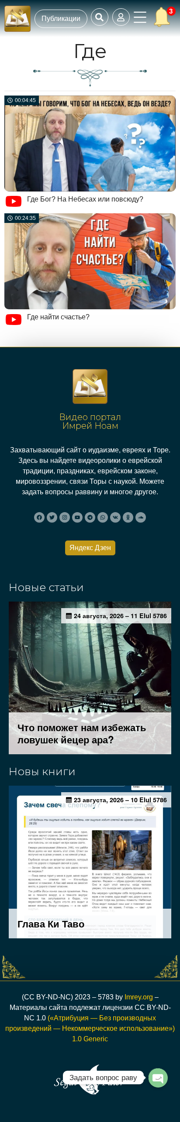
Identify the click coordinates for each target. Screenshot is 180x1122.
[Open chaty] (157, 1077)
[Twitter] (52, 517)
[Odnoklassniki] (128, 517)
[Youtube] (77, 517)
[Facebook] (39, 517)
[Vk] (115, 517)
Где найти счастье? (58, 317)
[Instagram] (64, 517)
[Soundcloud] (140, 517)
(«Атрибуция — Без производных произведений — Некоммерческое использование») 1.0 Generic (90, 1028)
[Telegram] (90, 517)
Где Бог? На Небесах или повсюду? (85, 199)
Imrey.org (139, 997)
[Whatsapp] (102, 517)
